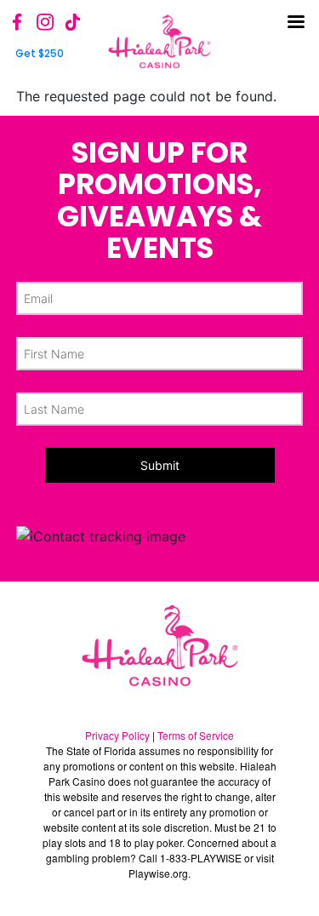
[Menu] (297, 30)
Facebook (17, 22)
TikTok (72, 22)
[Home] (159, 42)
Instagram (45, 22)
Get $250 (39, 53)
